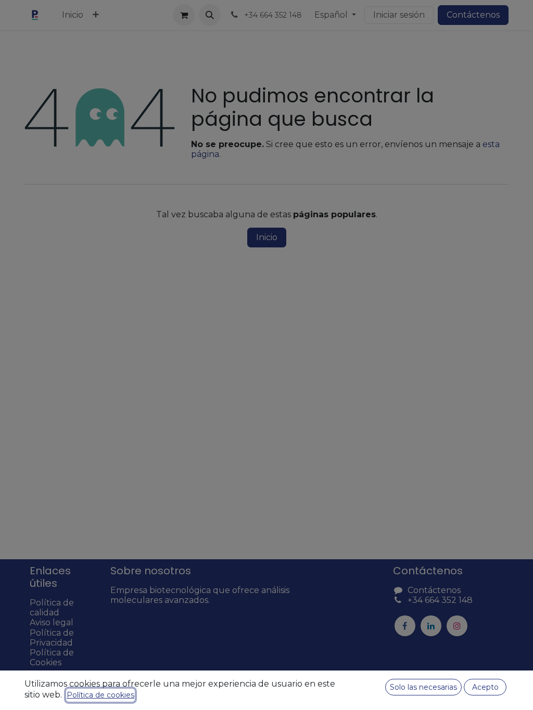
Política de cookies (100, 695)
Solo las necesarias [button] (423, 687)
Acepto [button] (485, 687)
